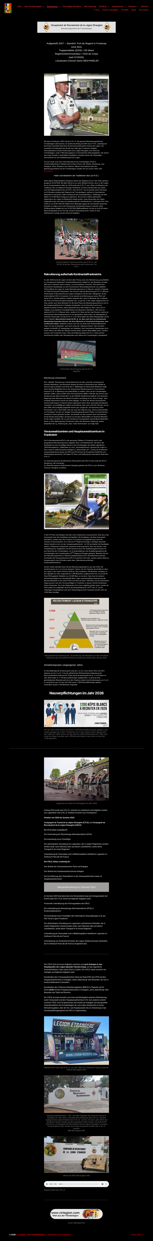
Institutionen (117, 6)
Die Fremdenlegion (33, 6)
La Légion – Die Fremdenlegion (30, 1235)
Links (133, 10)
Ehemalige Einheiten (72, 6)
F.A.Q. (97, 10)
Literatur (145, 6)
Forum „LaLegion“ (110, 10)
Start (19, 6)
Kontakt (124, 10)
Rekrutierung (90, 6)
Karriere (132, 6)
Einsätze (103, 6)
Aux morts (144, 10)
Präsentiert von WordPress (59, 1235)
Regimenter (52, 6)
